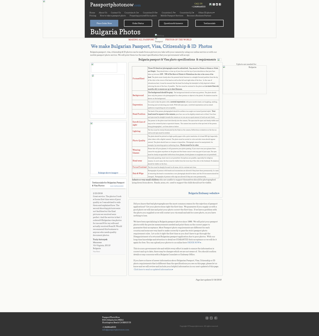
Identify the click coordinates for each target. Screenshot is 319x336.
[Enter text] (217, 5)
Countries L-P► (169, 12)
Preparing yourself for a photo (143, 15)
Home (92, 12)
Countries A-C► (131, 12)
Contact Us (116, 12)
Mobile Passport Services (172, 15)
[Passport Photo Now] (220, 5)
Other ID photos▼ (206, 12)
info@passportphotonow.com (115, 329)
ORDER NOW (193, 242)
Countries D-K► (150, 12)
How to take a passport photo (113, 15)
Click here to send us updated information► (154, 269)
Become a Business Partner (199, 15)
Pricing (92, 15)
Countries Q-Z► (187, 12)
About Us (103, 12)
